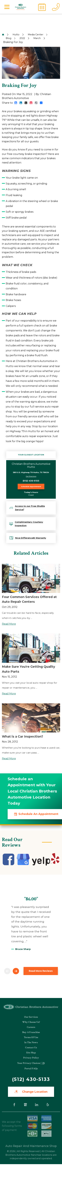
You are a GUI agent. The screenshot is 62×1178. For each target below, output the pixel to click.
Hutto (16, 34)
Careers (31, 1027)
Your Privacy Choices (28, 1063)
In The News (31, 1042)
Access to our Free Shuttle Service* (30, 508)
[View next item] (16, 971)
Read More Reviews (41, 970)
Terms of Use (31, 1037)
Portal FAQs (31, 1068)
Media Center (35, 34)
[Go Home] (3, 34)
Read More (9, 623)
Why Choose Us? (31, 1022)
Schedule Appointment (31, 486)
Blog (8, 38)
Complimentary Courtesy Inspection (29, 524)
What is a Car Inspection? (22, 736)
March (37, 38)
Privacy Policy (31, 1057)
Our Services (31, 1017)
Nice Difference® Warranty (30, 538)
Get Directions (31, 476)
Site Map (31, 1052)
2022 (22, 38)
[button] (6, 7)
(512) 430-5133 (31, 480)
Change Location (34, 1091)
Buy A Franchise (31, 1032)
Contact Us (31, 1047)
